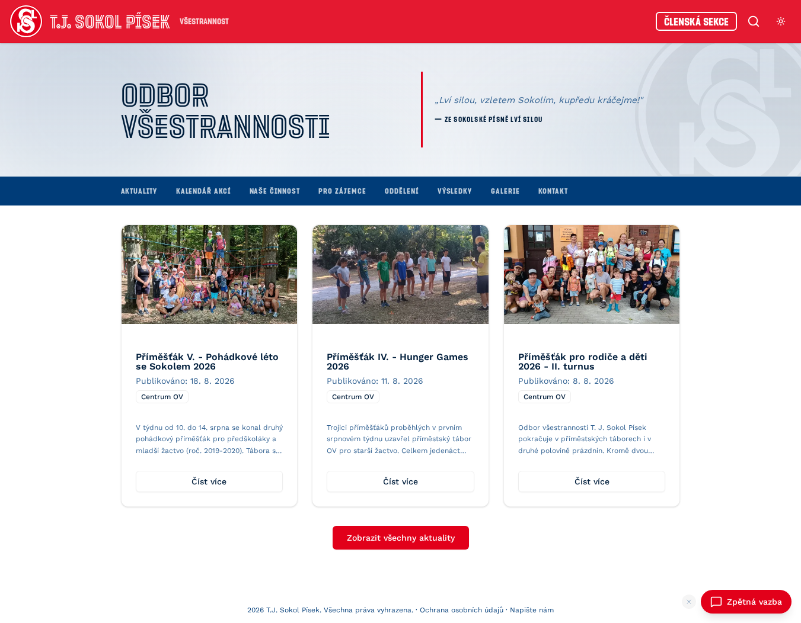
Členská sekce (696, 21)
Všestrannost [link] (204, 21)
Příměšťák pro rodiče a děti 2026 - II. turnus (582, 361)
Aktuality (139, 190)
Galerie (505, 190)
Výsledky (455, 190)
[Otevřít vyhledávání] (753, 21)
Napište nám (532, 610)
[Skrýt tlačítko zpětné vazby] (689, 602)
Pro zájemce (342, 190)
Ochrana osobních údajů (461, 610)
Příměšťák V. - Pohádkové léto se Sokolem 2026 (207, 361)
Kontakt (552, 190)
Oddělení (401, 190)
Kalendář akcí (203, 190)
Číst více (209, 481)
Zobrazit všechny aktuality (401, 537)
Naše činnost (275, 190)
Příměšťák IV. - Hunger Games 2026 (397, 361)
